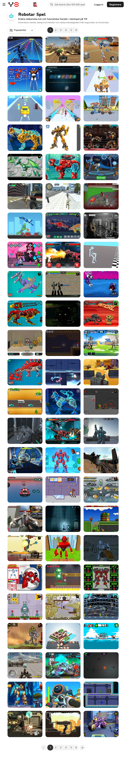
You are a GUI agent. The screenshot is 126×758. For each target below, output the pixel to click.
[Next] (82, 747)
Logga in (98, 4)
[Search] (51, 4)
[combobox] (21, 30)
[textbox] (21, 30)
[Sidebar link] (4, 4)
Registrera (115, 4)
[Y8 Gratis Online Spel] (14, 4)
